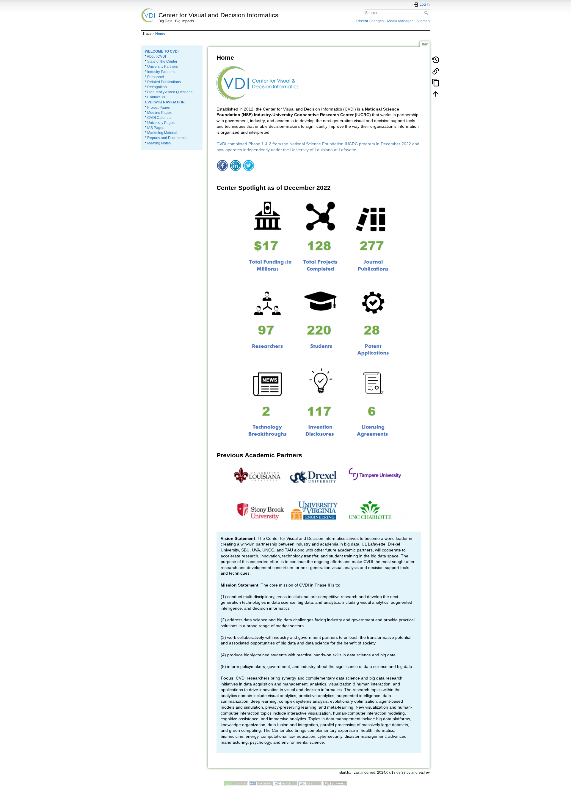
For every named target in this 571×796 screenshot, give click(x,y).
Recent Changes (370, 21)
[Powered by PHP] (261, 783)
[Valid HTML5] (285, 783)
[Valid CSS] (310, 783)
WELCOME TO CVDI (161, 51)
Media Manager (400, 21)
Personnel (155, 77)
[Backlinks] (436, 71)
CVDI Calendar (159, 118)
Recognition (157, 87)
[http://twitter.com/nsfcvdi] (249, 165)
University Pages (161, 123)
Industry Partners (161, 72)
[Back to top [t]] (436, 93)
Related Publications (164, 82)
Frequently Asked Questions (169, 92)
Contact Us (156, 97)
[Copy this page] (436, 82)
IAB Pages (155, 128)
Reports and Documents (166, 138)
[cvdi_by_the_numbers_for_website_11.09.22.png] (319, 317)
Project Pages (158, 107)
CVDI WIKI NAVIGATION (165, 102)
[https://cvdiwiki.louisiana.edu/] (257, 82)
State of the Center (162, 61)
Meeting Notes (159, 143)
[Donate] (236, 783)
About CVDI (156, 56)
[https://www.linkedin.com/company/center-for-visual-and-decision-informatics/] (235, 165)
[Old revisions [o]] (436, 59)
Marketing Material (162, 133)
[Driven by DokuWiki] (335, 783)
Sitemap (423, 21)
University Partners (162, 66)
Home (160, 33)
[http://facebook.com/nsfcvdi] (222, 165)
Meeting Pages (159, 113)
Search (427, 13)
